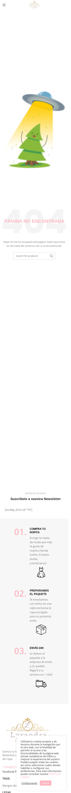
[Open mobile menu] (4, 5)
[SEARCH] (51, 256)
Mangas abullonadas (15, 785)
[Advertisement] (35, 47)
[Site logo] (34, 4)
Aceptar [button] (45, 782)
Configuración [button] (29, 783)
